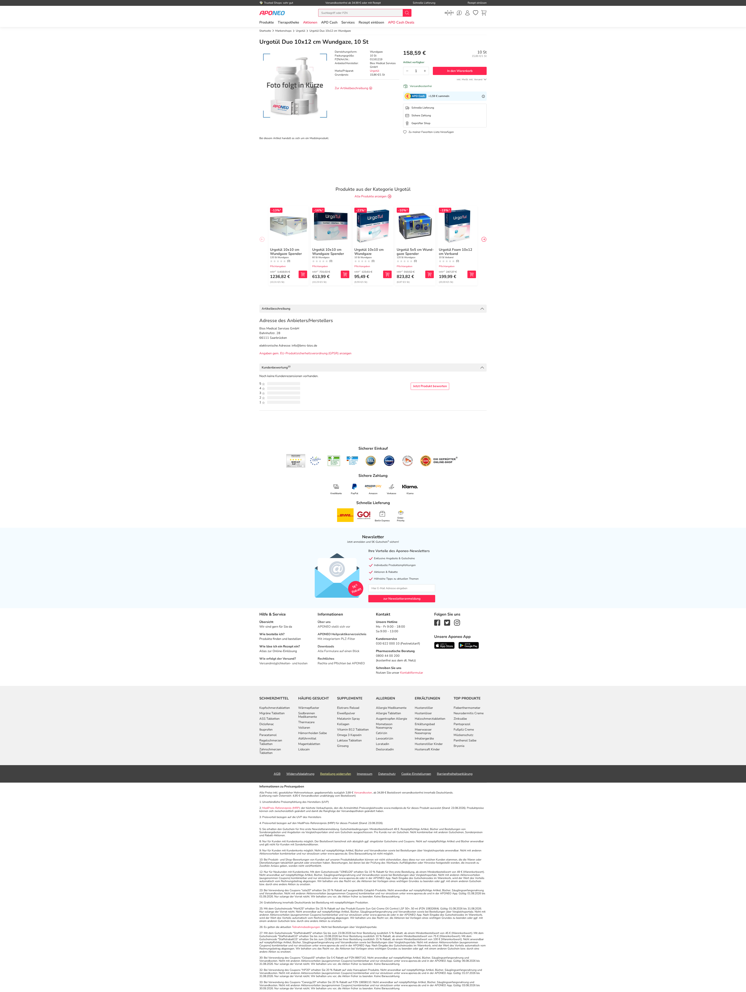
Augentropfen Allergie (391, 719)
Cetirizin (381, 733)
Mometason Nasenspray (384, 726)
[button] (310, 22)
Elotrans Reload (348, 708)
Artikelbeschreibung (276, 309)
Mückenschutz (463, 735)
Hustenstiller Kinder (429, 744)
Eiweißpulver (346, 713)
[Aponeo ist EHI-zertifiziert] (315, 460)
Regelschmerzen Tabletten (270, 742)
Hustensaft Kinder (427, 749)
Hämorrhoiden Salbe (312, 733)
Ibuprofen (266, 729)
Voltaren (304, 727)
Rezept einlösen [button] (371, 22)
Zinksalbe (460, 719)
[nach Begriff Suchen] (407, 13)
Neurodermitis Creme (469, 713)
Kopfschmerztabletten (274, 708)
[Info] (483, 96)
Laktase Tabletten (349, 740)
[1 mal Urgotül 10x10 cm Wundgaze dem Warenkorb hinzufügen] (387, 274)
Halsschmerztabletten (430, 719)
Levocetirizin (384, 738)
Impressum (364, 774)
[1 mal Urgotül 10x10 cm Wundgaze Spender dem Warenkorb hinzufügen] (303, 274)
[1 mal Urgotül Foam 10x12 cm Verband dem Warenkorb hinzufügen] (471, 274)
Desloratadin (385, 749)
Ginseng (343, 746)
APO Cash (329, 22)
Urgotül (374, 71)
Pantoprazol (462, 724)
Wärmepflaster (308, 708)
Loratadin (382, 744)
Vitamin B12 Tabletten (353, 729)
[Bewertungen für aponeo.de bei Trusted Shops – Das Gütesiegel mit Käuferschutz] (295, 460)
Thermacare (306, 722)
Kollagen (343, 724)
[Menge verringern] (407, 71)
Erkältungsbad (425, 724)
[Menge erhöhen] (425, 71)
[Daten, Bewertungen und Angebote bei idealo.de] (389, 460)
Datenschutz (387, 774)
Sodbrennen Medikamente (307, 715)
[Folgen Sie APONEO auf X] (447, 622)
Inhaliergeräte (424, 738)
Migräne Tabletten (272, 713)
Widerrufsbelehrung (300, 774)
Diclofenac (266, 724)
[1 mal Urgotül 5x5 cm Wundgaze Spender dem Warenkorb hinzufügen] (429, 274)
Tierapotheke (288, 22)
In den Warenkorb (459, 71)
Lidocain (304, 749)
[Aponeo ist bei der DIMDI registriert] (334, 461)
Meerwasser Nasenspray (423, 731)
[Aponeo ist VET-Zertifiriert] (352, 461)
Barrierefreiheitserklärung (454, 774)
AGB (277, 774)
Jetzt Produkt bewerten (430, 386)
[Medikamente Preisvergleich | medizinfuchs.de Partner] (407, 460)
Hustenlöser (423, 713)
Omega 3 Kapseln (349, 735)
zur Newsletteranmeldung (401, 599)
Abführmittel (307, 738)
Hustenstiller (424, 708)
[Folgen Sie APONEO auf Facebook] (437, 622)
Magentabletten (309, 744)
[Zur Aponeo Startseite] (272, 12)
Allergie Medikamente (391, 708)
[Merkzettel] (475, 13)
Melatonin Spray (348, 719)
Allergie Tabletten (388, 713)
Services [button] (348, 22)
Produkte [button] (266, 22)
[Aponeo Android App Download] (468, 645)
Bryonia (459, 746)
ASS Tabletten (269, 719)
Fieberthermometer (467, 708)
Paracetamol (268, 735)
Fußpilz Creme (464, 729)
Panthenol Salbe (465, 740)
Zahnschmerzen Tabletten (270, 751)
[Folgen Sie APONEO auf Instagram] (457, 622)
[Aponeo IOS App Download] (444, 645)
